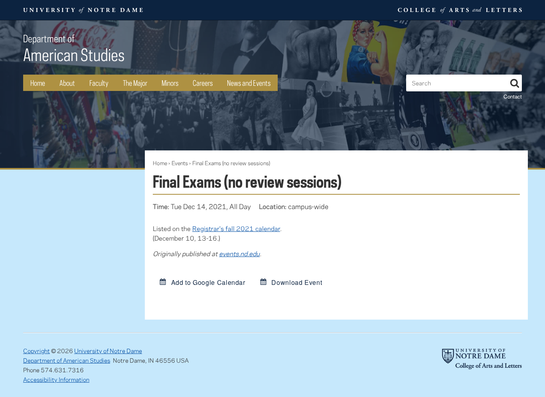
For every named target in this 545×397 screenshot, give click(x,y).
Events (180, 163)
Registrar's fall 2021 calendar (236, 228)
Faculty (99, 82)
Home (37, 82)
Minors (170, 82)
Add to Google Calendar (207, 282)
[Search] (514, 81)
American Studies (73, 48)
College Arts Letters (459, 10)
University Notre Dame (83, 10)
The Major (135, 82)
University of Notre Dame (108, 351)
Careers (203, 82)
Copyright (36, 351)
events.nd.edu (239, 253)
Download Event (296, 282)
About (67, 82)
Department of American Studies (66, 360)
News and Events (249, 82)
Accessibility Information (56, 379)
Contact (513, 96)
